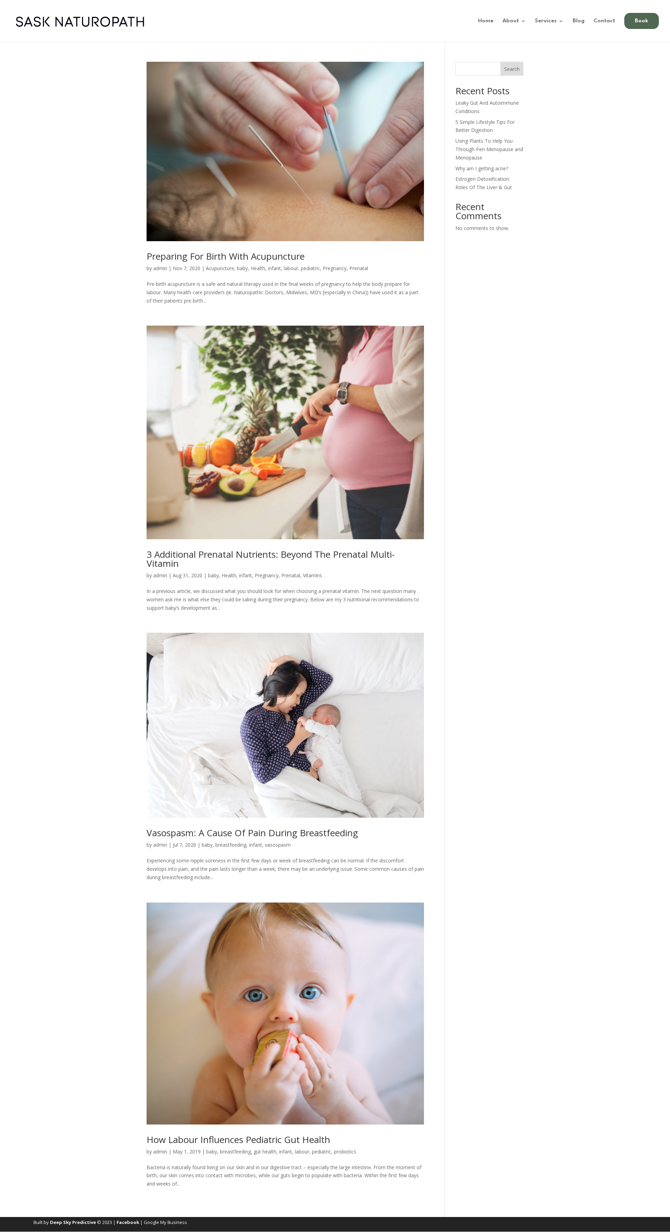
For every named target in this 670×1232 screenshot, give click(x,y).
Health (258, 268)
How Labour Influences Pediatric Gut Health (238, 1139)
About (510, 21)
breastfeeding (230, 844)
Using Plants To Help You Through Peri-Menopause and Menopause (489, 149)
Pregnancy (335, 268)
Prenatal (358, 268)
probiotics (345, 1151)
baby (242, 268)
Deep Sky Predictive (73, 1222)
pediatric (310, 268)
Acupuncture (220, 268)
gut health (265, 1151)
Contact (604, 21)
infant (274, 268)
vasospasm (278, 844)
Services (546, 21)
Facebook (128, 1222)
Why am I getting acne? (481, 168)
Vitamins (312, 575)
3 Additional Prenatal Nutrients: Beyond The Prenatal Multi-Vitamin (271, 559)
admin (160, 268)
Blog (579, 21)
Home (485, 21)
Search (512, 69)
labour (291, 268)
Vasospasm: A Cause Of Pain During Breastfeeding (252, 832)
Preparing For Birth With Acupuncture (226, 256)
